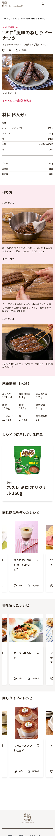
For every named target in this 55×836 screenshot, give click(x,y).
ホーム (5, 18)
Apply (43, 4)
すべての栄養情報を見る (16, 101)
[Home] (13, 4)
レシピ (14, 18)
